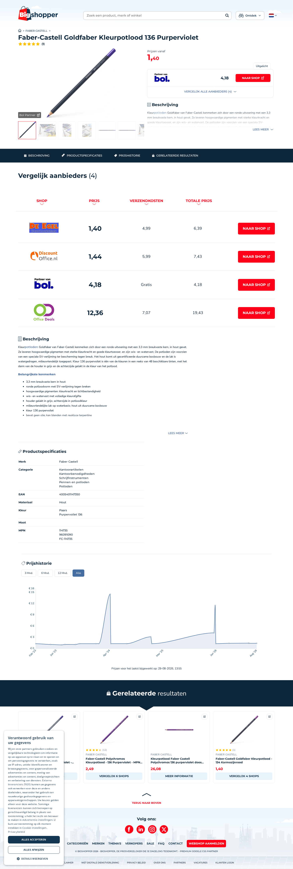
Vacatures (200, 862)
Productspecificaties (84, 155)
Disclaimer (66, 862)
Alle (78, 573)
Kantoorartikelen (71, 469)
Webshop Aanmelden (206, 843)
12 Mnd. (63, 573)
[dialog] (34, 798)
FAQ (161, 843)
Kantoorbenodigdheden (77, 474)
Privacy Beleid (136, 862)
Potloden (66, 486)
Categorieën (77, 843)
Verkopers (134, 843)
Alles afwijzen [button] (34, 849)
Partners (180, 862)
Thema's (114, 843)
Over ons (160, 862)
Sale (150, 843)
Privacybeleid (16, 831)
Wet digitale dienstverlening (100, 862)
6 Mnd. (45, 573)
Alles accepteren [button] (34, 839)
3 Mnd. (29, 573)
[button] (272, 16)
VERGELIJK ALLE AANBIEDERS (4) (208, 91)
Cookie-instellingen (34, 827)
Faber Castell (36, 30)
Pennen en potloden (74, 482)
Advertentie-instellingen (37, 819)
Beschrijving (39, 155)
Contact (175, 843)
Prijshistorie (129, 155)
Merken (98, 843)
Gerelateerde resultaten (177, 155)
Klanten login (224, 862)
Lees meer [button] (261, 129)
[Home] (22, 31)
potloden (160, 112)
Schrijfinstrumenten (73, 478)
